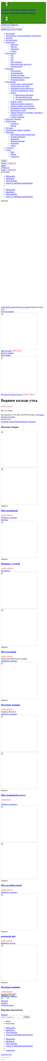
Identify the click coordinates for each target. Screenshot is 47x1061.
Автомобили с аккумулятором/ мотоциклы (23, 36)
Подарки (9, 128)
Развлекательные (18, 80)
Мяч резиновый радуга (13, 795)
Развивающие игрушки (20, 77)
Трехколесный (16, 66)
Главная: (4, 307)
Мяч (12, 152)
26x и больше (16, 62)
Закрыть (4, 1015)
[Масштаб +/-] (9, 1057)
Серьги (14, 51)
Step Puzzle (10, 33)
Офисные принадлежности (22, 104)
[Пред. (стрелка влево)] (2, 1059)
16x (12, 55)
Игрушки (9, 69)
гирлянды (15, 123)
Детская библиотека (23, 97)
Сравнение (10, 1050)
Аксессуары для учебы (20, 86)
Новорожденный (18, 141)
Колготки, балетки (13, 119)
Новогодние (11, 121)
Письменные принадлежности (23, 108)
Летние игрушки (17, 75)
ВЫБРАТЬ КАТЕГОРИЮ (11, 29)
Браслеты (14, 44)
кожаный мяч (8, 936)
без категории (11, 40)
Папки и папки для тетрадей (22, 106)
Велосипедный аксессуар (21, 64)
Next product (6, 355)
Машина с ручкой (10, 563)
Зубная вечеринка (18, 137)
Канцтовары (11, 82)
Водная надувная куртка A (12, 394)
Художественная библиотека (27, 99)
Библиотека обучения (24, 95)
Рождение (15, 143)
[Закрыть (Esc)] (2, 1057)
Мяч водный (6, 351)
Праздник (10, 132)
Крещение (15, 139)
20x (12, 58)
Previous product (7, 311)
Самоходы (15, 156)
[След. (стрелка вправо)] (4, 1059)
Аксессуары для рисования (22, 84)
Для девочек (16, 71)
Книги (13, 93)
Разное (13, 126)
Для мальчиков (17, 73)
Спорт (8, 150)
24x (12, 60)
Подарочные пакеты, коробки (18, 130)
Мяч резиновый (9, 510)
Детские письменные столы (22, 91)
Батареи (9, 38)
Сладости (10, 148)
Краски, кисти (16, 102)
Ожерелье (15, 49)
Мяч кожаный (8, 651)
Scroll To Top (6, 1054)
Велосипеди (11, 53)
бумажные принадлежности (22, 88)
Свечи (13, 145)
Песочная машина (10, 705)
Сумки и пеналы (17, 117)
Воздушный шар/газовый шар (23, 134)
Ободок (14, 47)
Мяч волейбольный (11, 885)
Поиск (4, 161)
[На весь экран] (7, 1057)
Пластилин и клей (18, 110)
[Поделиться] (4, 1057)
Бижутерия (10, 42)
